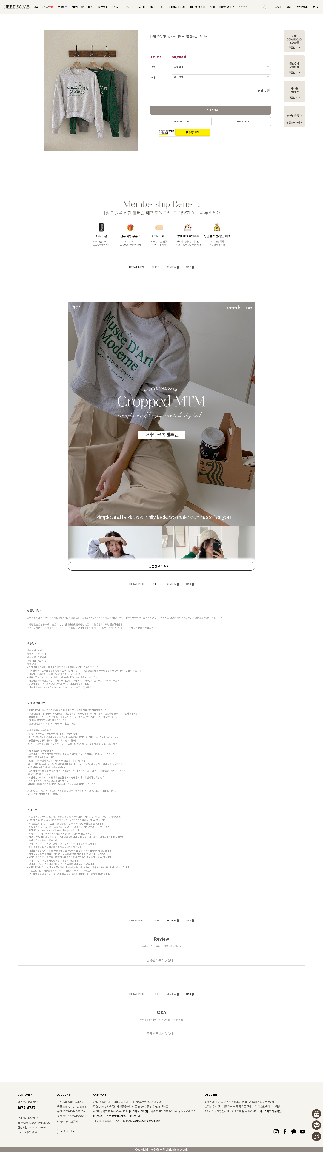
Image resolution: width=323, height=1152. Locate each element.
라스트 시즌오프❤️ (43, 6)
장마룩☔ (62, 6)
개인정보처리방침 (116, 1116)
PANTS (141, 6)
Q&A (188, 267)
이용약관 (98, 1116)
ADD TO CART (182, 121)
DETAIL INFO (136, 267)
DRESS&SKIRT (197, 6)
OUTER (129, 6)
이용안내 (135, 1116)
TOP (161, 6)
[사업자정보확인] (138, 1111)
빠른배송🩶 (78, 6)
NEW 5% (102, 6)
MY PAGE (302, 7)
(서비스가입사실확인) (270, 1111)
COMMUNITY (226, 6)
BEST (91, 6)
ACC (212, 6)
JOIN (289, 7)
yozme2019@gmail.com (146, 1120)
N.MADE (116, 6)
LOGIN (278, 7)
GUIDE (155, 267)
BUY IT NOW (211, 110)
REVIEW (171, 267)
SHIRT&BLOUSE (177, 6)
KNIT (152, 6)
